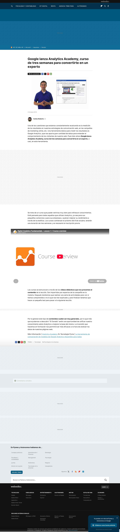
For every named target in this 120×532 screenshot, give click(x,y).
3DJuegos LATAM (30, 516)
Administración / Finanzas (32, 453)
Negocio (47, 462)
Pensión (44, 47)
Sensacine (43, 495)
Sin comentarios (35, 74)
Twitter (105, 6)
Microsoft (28, 47)
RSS (75, 471)
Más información (73, 530)
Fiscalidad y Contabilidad (26, 6)
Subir (104, 487)
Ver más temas (17, 472)
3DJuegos (28, 495)
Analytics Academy (50, 334)
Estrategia (48, 452)
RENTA (53, 6)
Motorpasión (72, 495)
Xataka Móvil (14, 497)
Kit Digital (43, 6)
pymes (13, 462)
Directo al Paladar (59, 495)
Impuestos (36, 47)
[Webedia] (105, 1)
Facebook (108, 6)
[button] (39, 119)
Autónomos (81, 6)
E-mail (51, 74)
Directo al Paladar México (59, 516)
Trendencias (86, 495)
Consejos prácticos (16, 452)
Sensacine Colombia (43, 519)
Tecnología (37, 342)
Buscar (105, 479)
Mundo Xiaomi (15, 505)
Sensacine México (45, 516)
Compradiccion (87, 500)
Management (32, 457)
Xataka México (15, 516)
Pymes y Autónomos (101, 498)
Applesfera (14, 500)
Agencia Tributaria (66, 6)
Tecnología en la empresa (51, 342)
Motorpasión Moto (74, 497)
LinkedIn (83, 471)
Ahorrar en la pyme (16, 466)
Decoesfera (86, 497)
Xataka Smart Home (16, 502)
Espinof (42, 497)
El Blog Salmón (102, 495)
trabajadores (48, 466)
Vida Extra (28, 497)
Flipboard (102, 6)
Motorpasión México (72, 516)
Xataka (13, 495)
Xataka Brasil (14, 518)
